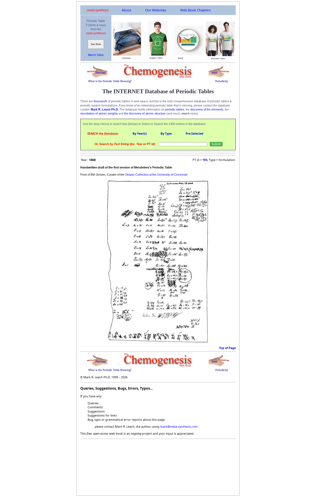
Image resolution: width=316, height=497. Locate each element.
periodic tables (174, 109)
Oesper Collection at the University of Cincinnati (156, 174)
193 (204, 160)
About (126, 10)
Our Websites (155, 10)
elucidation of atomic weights (99, 113)
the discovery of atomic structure (145, 113)
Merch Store (96, 55)
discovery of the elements (206, 109)
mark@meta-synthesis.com (179, 427)
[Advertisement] (158, 466)
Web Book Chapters (195, 10)
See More (95, 44)
